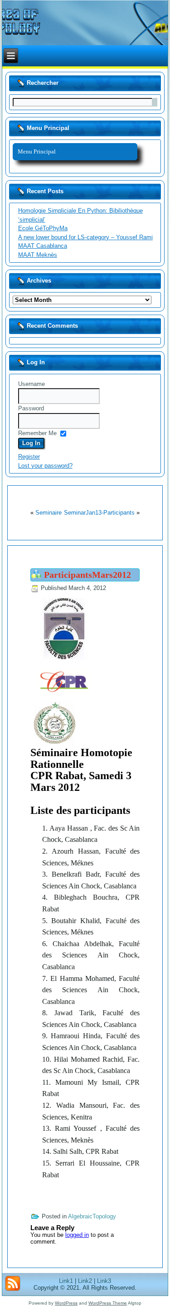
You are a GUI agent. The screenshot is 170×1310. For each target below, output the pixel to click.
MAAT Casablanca (42, 245)
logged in (77, 1234)
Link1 (66, 1280)
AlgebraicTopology (92, 1216)
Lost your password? (45, 465)
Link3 (104, 1280)
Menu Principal (37, 151)
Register (29, 456)
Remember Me (37, 433)
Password (31, 408)
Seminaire (48, 512)
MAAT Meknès (37, 254)
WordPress (66, 1303)
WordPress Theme (107, 1303)
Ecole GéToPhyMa (43, 228)
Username (31, 384)
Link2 (85, 1280)
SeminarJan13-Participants (99, 512)
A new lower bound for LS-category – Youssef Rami (85, 237)
